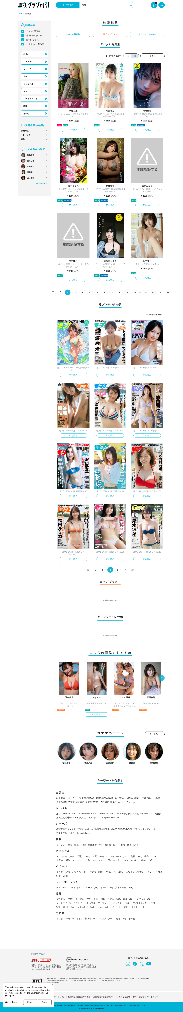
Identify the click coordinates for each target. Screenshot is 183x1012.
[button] (162, 678)
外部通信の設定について (103, 997)
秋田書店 (60, 798)
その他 (26, 113)
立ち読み (73, 130)
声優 (129, 899)
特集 (23, 139)
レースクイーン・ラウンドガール (76, 903)
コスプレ (64, 844)
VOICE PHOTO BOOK (122, 829)
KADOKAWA (88, 798)
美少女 (63, 872)
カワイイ (135, 872)
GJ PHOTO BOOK (107, 813)
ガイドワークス (73, 798)
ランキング (25, 135)
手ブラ (63, 918)
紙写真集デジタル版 (66, 829)
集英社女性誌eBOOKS (67, 817)
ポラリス (74, 833)
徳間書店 (80, 802)
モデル (114, 899)
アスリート (119, 907)
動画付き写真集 (102, 829)
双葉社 (113, 802)
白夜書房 (105, 802)
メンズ (107, 918)
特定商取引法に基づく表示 (79, 997)
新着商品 (25, 131)
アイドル (83, 899)
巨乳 (84, 856)
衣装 (25, 76)
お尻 (99, 856)
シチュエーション (31, 99)
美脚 (137, 856)
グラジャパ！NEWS (35, 44)
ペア (62, 887)
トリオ (75, 887)
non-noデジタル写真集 (150, 813)
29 (145, 292)
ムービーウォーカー (127, 802)
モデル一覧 (40, 183)
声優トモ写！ (62, 833)
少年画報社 (61, 802)
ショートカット (118, 856)
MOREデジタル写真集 (128, 813)
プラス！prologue (85, 829)
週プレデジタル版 (34, 35)
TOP (20, 14)
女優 (100, 899)
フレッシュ (81, 860)
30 (153, 292)
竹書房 (71, 802)
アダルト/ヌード (137, 907)
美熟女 (97, 872)
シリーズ (27, 69)
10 (134, 292)
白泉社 (96, 802)
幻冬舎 (130, 798)
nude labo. (85, 833)
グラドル (65, 899)
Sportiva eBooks (111, 817)
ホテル (107, 887)
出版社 (26, 54)
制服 (80, 844)
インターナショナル (126, 860)
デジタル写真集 (33, 31)
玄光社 (122, 798)
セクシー (154, 872)
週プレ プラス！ (33, 40)
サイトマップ (152, 997)
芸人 (103, 907)
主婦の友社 (147, 798)
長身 (150, 856)
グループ (91, 887)
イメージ (27, 91)
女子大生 (145, 899)
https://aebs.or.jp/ (53, 982)
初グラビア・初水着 (85, 918)
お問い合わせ (138, 997)
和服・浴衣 (130, 844)
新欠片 (88, 802)
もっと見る (155, 734)
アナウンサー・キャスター (114, 903)
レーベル (27, 61)
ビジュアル (28, 84)
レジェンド (87, 907)
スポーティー (102, 860)
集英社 (137, 798)
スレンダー (66, 856)
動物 (121, 918)
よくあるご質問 (123, 997)
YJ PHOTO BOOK (88, 813)
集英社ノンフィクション (91, 817)
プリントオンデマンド (144, 829)
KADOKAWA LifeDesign (107, 798)
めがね (112, 844)
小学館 (157, 798)
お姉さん (80, 872)
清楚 (62, 876)
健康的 (63, 860)
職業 (25, 106)
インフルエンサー (144, 903)
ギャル (147, 860)
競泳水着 (96, 844)
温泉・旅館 (124, 887)
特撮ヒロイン (66, 907)
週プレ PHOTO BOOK (67, 813)
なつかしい (115, 872)
